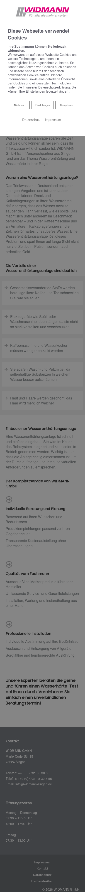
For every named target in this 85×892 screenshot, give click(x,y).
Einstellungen (42, 105)
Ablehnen (18, 105)
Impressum (53, 119)
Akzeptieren (66, 105)
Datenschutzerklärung (54, 87)
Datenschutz (31, 119)
